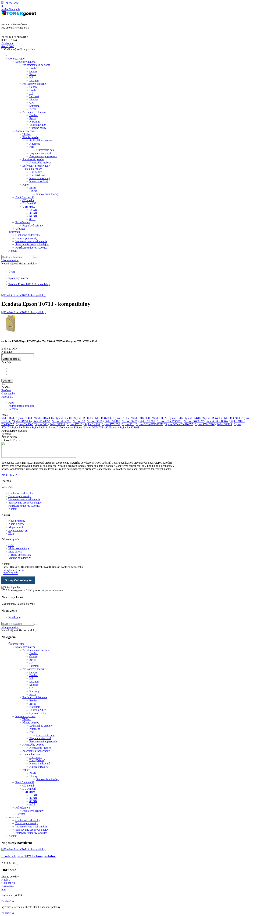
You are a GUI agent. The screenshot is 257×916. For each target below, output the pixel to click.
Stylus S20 (79, 421)
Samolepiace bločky (47, 194)
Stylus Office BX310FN (149, 424)
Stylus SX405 (147, 421)
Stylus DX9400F (61, 421)
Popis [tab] (11, 402)
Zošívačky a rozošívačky (36, 165)
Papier (25, 184)
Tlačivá (26, 134)
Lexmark (34, 80)
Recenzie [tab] (13, 408)
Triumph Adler (37, 124)
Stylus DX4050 (44, 418)
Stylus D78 (7, 418)
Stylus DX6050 (121, 418)
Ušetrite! (20, 228)
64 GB (33, 216)
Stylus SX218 (39, 427)
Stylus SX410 (92, 424)
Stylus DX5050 (82, 418)
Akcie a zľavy (16, 523)
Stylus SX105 (112, 421)
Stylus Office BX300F (169, 421)
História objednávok (19, 554)
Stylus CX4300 (24, 424)
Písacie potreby (30, 137)
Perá (31, 146)
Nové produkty (16, 520)
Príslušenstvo (22, 222)
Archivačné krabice (40, 162)
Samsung (34, 105)
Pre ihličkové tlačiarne (34, 112)
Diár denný (35, 171)
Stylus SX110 (57, 424)
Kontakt (12, 250)
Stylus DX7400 (231, 418)
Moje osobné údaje (18, 548)
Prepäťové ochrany (33, 225)
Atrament (34, 143)
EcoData (6, 390)
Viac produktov (10, 260)
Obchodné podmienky (27, 234)
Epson (32, 74)
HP (31, 77)
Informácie (14, 231)
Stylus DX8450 (41, 421)
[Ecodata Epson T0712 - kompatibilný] (128, 312)
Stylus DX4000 (24, 418)
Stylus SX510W (111, 424)
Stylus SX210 (74, 424)
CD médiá (28, 200)
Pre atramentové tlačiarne (36, 64)
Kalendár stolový (38, 181)
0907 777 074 (10, 573)
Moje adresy (15, 551)
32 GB (33, 212)
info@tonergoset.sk (13, 570)
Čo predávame (16, 58)
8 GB (32, 219)
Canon (33, 71)
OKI (31, 102)
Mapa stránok (15, 527)
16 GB (33, 209)
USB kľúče (28, 206)
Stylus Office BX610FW (179, 424)
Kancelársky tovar (25, 131)
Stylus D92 (159, 418)
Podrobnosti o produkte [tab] (21, 405)
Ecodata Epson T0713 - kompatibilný (28, 856)
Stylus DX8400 (22, 421)
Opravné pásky (37, 127)
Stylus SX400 (129, 421)
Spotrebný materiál (25, 61)
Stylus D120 (175, 418)
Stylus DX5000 (63, 418)
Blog (11, 533)
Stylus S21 (128, 424)
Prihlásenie (14, 617)
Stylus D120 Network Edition (65, 427)
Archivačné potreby (33, 159)
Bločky (33, 190)
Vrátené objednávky (19, 557)
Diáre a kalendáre (32, 168)
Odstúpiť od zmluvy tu (18, 580)
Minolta (33, 99)
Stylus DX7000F (141, 418)
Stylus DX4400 (192, 418)
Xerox (32, 108)
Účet (11, 545)
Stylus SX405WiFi (129, 427)
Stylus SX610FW (205, 424)
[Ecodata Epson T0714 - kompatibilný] (128, 323)
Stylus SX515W (20, 427)
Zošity (32, 187)
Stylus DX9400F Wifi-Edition (100, 427)
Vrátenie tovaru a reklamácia (31, 241)
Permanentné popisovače (43, 156)
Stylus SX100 (94, 421)
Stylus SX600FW (194, 421)
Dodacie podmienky (26, 238)
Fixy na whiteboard (40, 153)
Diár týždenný (37, 175)
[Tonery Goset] (10, 2)
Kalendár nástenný (39, 178)
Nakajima (34, 121)
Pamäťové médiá (24, 197)
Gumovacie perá (45, 149)
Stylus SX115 (224, 424)
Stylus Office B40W (217, 421)
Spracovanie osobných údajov (32, 244)
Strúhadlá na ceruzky (41, 140)
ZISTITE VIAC (10, 474)
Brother (33, 68)
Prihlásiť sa (7, 901)
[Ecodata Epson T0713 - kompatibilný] (23, 295)
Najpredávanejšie (17, 530)
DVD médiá (29, 203)
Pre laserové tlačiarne (34, 83)
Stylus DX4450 (211, 418)
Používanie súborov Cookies (31, 247)
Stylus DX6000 (102, 418)
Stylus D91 (41, 424)
